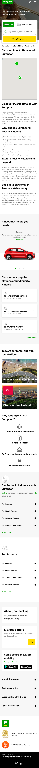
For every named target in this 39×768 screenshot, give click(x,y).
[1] (15, 268)
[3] (23, 268)
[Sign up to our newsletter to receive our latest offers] (31, 642)
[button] (19, 77)
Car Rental (5, 46)
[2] (19, 268)
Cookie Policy (26, 756)
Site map (5, 756)
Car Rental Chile (17, 46)
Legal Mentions (14, 756)
